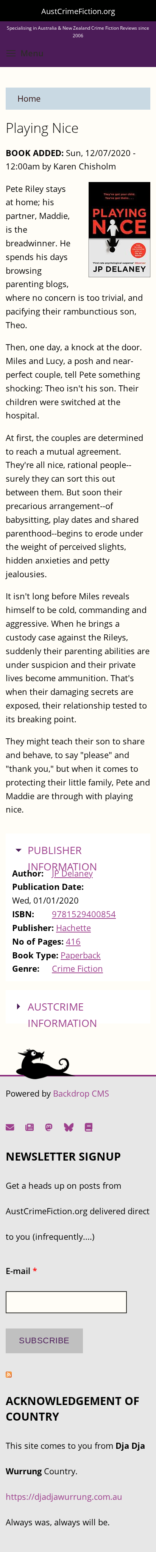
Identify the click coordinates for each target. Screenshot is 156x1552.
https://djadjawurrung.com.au (64, 1497)
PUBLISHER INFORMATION (62, 858)
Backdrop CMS (81, 1093)
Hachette (73, 928)
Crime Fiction (77, 968)
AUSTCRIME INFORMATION (62, 1015)
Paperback (81, 955)
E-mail (21, 1271)
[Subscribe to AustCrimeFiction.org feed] (9, 1374)
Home (29, 98)
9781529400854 (84, 914)
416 (73, 941)
